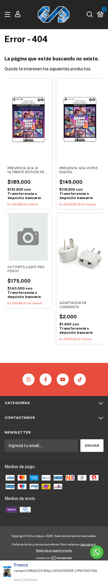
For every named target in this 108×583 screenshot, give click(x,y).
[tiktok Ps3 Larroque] (80, 379)
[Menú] (8, 15)
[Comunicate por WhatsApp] (97, 552)
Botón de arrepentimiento (54, 550)
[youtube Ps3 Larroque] (63, 379)
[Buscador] (90, 15)
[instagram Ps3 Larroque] (28, 379)
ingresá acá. (88, 544)
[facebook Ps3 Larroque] (46, 379)
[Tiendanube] (54, 558)
